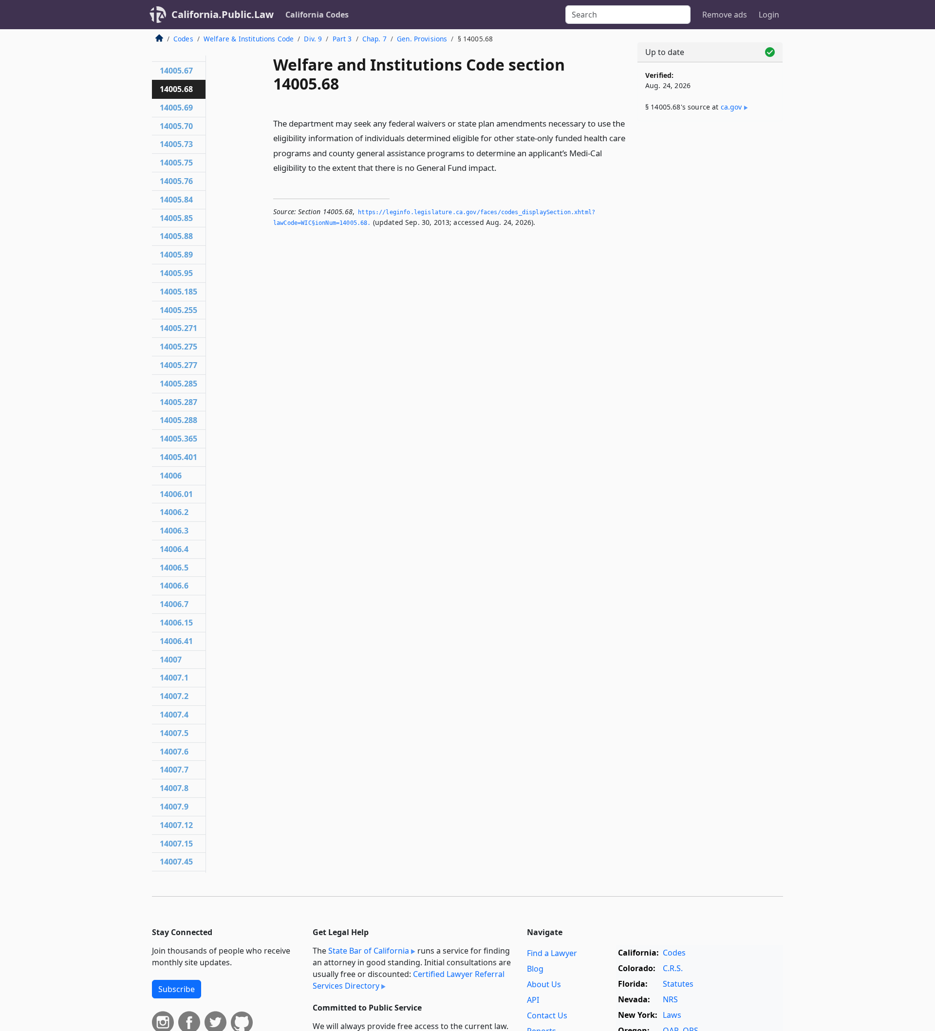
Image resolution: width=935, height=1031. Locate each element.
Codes (183, 38)
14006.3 (174, 530)
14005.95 (176, 273)
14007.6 (174, 751)
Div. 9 (313, 38)
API (533, 999)
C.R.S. (673, 968)
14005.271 (178, 328)
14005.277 (178, 365)
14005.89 (176, 254)
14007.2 (174, 696)
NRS (670, 999)
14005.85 (176, 218)
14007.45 (176, 861)
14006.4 (174, 549)
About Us (544, 984)
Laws (672, 1015)
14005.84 (176, 199)
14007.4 (174, 714)
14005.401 (178, 457)
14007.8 (174, 788)
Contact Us (547, 1015)
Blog (535, 968)
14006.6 (174, 585)
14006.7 (174, 604)
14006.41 (176, 641)
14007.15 (176, 843)
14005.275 (178, 346)
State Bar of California (368, 950)
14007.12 (176, 825)
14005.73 (176, 144)
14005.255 (178, 310)
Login (769, 14)
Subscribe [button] (176, 989)
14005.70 (176, 126)
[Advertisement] (710, 281)
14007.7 (174, 769)
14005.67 (176, 70)
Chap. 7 (374, 38)
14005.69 (176, 107)
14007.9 (174, 806)
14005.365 (178, 438)
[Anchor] (502, 167)
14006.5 (174, 567)
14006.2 (174, 512)
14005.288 (178, 420)
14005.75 (176, 162)
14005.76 (176, 181)
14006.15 (176, 622)
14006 (171, 475)
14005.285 (178, 383)
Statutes (678, 983)
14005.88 (176, 236)
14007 (171, 659)
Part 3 (342, 38)
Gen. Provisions (422, 38)
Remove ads (724, 14)
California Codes (317, 14)
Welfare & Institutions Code (249, 38)
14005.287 (178, 402)
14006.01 (176, 494)
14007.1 (174, 677)
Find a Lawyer (552, 953)
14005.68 (176, 89)
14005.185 (178, 291)
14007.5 (174, 733)
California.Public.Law (222, 14)
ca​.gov (731, 106)
